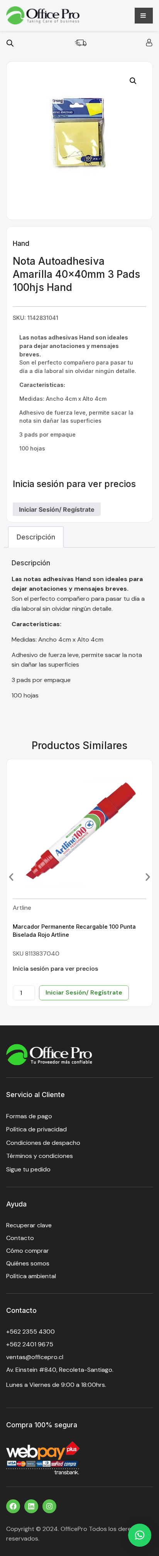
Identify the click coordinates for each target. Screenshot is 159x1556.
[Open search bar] (10, 43)
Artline (22, 908)
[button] (133, 81)
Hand (21, 243)
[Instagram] (49, 1506)
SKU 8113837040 (36, 953)
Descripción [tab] (36, 537)
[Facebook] (13, 1506)
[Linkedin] (31, 1506)
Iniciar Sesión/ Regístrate (57, 509)
